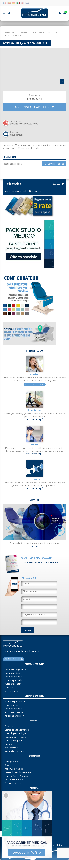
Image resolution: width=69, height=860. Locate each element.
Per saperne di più (34, 419)
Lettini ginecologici (13, 677)
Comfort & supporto (14, 740)
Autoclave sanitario (14, 684)
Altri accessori (11, 747)
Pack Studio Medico (14, 769)
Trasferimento (11, 705)
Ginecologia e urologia (15, 733)
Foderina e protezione (15, 737)
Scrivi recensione (56, 163)
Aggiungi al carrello (32, 107)
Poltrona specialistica (15, 701)
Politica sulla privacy (14, 783)
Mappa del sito (55, 845)
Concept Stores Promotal (16, 776)
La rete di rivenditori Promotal (19, 772)
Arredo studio (11, 691)
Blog (7, 765)
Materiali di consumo (14, 751)
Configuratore (11, 761)
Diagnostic (10, 687)
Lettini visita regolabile (15, 669)
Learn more (34, 546)
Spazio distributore (14, 779)
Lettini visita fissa (12, 673)
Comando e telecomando (17, 730)
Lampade (9, 744)
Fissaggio (9, 726)
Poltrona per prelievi (14, 680)
